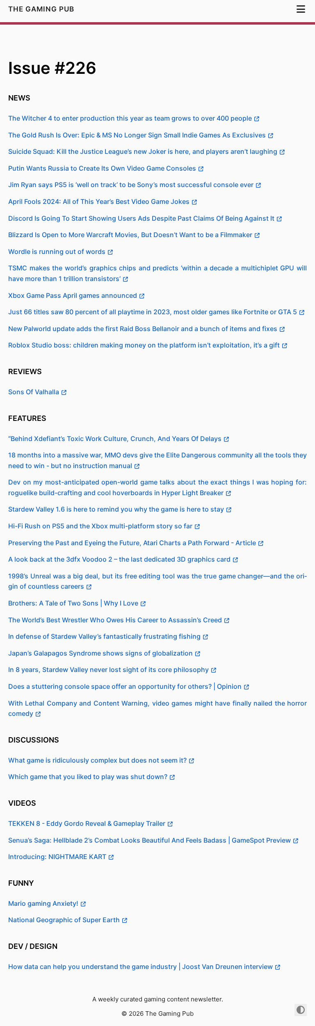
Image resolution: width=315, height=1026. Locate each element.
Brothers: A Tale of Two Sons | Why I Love (73, 603)
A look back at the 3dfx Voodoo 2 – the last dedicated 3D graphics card (119, 559)
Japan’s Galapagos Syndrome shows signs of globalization (100, 653)
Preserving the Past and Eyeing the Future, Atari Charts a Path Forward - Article (132, 543)
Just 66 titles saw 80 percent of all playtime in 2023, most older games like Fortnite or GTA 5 (152, 312)
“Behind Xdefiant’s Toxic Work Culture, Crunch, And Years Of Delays (114, 438)
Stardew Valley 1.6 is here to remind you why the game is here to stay (116, 509)
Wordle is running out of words (56, 251)
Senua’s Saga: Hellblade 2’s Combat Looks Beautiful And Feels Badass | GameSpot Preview (149, 840)
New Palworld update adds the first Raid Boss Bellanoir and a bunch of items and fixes (142, 328)
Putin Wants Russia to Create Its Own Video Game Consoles (102, 168)
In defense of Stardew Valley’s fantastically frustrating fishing (104, 636)
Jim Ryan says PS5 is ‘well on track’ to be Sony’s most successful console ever (130, 185)
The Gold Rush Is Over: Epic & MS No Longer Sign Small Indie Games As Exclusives (137, 135)
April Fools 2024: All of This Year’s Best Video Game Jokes (98, 201)
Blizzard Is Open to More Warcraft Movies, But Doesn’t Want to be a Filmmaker (130, 235)
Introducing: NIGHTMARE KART (57, 856)
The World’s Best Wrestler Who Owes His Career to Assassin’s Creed (115, 620)
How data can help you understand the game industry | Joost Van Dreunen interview (140, 966)
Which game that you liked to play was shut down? (87, 776)
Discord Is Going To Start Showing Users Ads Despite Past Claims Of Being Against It (141, 218)
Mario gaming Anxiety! (43, 903)
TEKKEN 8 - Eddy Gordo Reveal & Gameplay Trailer (86, 823)
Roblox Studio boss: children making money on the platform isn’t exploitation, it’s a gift (144, 345)
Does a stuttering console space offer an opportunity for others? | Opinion (125, 686)
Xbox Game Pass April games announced (72, 295)
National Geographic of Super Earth (64, 920)
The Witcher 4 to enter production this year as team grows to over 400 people (130, 118)
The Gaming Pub (42, 9)
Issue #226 (52, 68)
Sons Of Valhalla (33, 392)
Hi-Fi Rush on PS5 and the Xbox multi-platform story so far (100, 526)
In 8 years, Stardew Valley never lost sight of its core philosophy (108, 669)
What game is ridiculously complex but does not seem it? (97, 760)
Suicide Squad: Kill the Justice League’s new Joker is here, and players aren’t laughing (142, 151)
